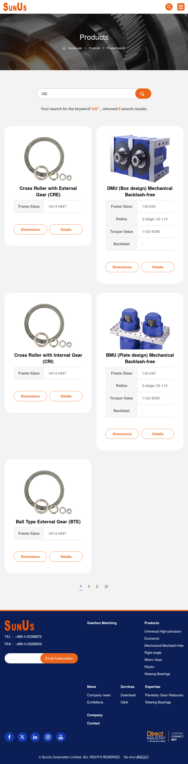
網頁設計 (142, 757)
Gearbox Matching (102, 622)
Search (169, 7)
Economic (152, 638)
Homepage (75, 48)
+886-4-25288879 (28, 636)
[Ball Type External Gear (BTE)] (48, 492)
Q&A (124, 702)
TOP (181, 757)
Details (66, 229)
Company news (99, 694)
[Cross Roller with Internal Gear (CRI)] (48, 325)
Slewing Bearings (157, 673)
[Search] (143, 93)
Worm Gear (153, 659)
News (91, 686)
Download (128, 694)
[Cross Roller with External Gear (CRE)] (48, 159)
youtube (61, 737)
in (35, 737)
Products (94, 48)
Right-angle (152, 652)
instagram (48, 737)
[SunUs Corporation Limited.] (14, 7)
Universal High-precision (162, 631)
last (106, 587)
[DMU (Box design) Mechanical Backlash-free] (139, 159)
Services (127, 686)
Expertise (152, 686)
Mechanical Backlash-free (163, 645)
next (97, 587)
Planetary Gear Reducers (164, 694)
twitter (22, 737)
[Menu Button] (181, 7)
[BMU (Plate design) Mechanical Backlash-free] (139, 325)
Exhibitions (95, 702)
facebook (9, 737)
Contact (93, 723)
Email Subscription (59, 658)
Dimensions (30, 229)
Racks (149, 666)
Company (94, 714)
